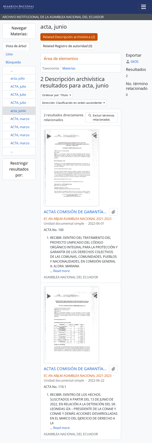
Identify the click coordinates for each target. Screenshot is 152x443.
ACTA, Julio (18, 94)
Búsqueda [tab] (13, 62)
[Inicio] (21, 7)
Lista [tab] (9, 54)
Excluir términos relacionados (103, 117)
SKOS (135, 61)
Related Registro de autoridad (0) (67, 46)
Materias (68, 68)
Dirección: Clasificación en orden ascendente (72, 103)
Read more (61, 271)
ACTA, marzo (19, 119)
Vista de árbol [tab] (16, 46)
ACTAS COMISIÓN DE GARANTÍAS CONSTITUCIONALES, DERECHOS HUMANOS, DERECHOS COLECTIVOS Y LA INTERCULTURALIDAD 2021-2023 (75, 211)
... (11, 70)
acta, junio (18, 111)
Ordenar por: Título (55, 95)
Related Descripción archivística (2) (69, 37)
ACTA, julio (18, 86)
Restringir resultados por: (19, 169)
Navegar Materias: (19, 31)
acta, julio (17, 78)
